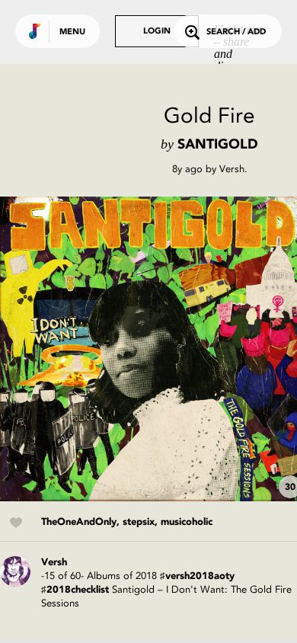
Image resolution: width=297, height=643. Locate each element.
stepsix (139, 522)
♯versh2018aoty (197, 576)
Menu (72, 32)
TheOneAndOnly (79, 522)
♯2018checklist (75, 590)
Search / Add (236, 32)
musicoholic (186, 522)
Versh (231, 168)
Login (157, 31)
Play (152, 348)
